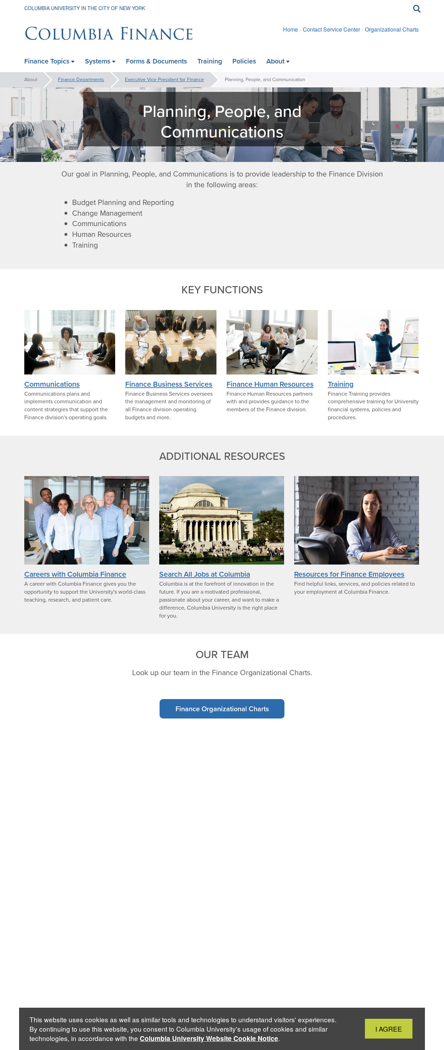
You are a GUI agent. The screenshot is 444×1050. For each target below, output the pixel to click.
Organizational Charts (392, 29)
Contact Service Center (331, 29)
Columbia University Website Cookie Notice (209, 1038)
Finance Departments (81, 79)
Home (290, 29)
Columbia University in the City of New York (84, 8)
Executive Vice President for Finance (164, 79)
